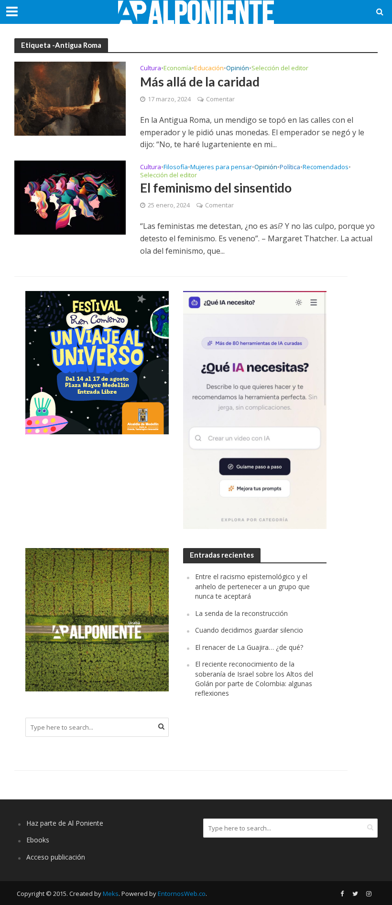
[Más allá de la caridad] (70, 98)
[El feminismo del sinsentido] (70, 197)
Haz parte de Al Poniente (64, 823)
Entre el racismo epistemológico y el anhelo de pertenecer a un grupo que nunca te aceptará (252, 586)
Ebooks (37, 839)
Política (290, 167)
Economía (177, 68)
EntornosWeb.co (182, 893)
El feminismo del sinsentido (216, 187)
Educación (209, 68)
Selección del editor (279, 68)
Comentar (220, 99)
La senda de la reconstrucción (241, 613)
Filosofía (175, 167)
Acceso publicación (55, 857)
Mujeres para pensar (221, 167)
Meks (111, 893)
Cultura (150, 68)
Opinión (237, 68)
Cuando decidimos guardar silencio (249, 630)
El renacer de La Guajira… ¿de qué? (249, 647)
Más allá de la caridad (200, 81)
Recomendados (325, 167)
